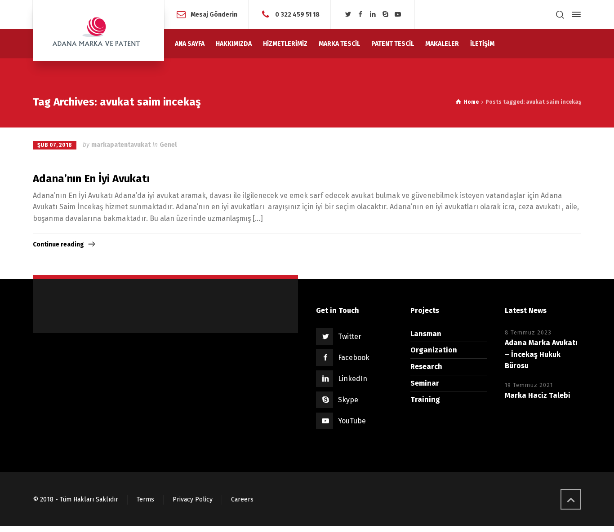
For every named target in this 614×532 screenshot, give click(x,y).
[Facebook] (360, 14)
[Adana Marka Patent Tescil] (98, 30)
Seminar (424, 383)
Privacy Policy (193, 499)
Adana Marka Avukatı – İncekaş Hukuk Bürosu (541, 354)
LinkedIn (352, 378)
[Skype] (385, 14)
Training (425, 399)
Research (426, 366)
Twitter (349, 336)
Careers (242, 499)
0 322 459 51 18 (297, 14)
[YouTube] (397, 14)
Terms (145, 499)
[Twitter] (347, 14)
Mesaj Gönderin (214, 14)
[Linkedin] (373, 14)
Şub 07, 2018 (54, 145)
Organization (433, 350)
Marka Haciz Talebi (537, 395)
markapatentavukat (121, 145)
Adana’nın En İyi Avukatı (91, 178)
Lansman (425, 334)
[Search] (560, 14)
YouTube (352, 421)
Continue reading (58, 244)
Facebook (353, 357)
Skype (348, 400)
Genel (168, 145)
